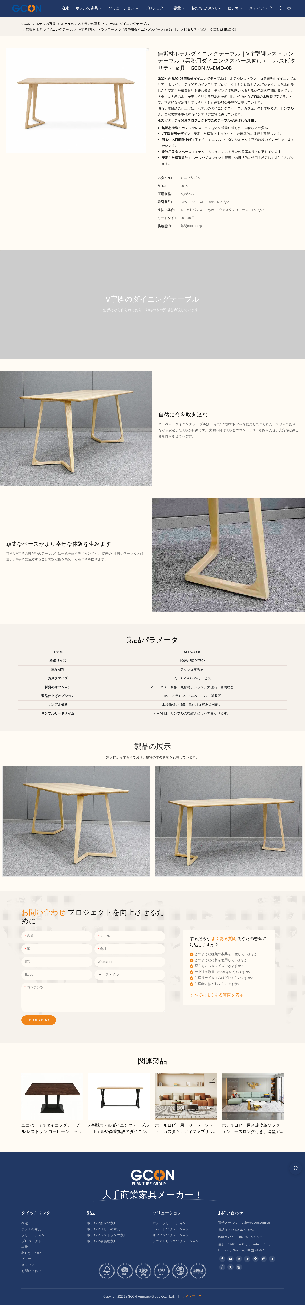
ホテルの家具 (46, 24)
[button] (271, 8)
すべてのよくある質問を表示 (217, 995)
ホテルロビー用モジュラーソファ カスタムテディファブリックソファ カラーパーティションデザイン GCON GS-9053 (184, 1129)
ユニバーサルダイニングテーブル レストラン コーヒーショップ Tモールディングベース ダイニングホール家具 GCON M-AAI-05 (52, 1129)
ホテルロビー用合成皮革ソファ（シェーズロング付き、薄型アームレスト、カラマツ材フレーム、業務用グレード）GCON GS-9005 (252, 1129)
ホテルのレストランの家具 (81, 24)
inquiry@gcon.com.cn (254, 1222)
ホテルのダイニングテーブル (127, 24)
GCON (25, 24)
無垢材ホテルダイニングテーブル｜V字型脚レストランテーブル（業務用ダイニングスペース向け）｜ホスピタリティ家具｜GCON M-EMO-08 (131, 30)
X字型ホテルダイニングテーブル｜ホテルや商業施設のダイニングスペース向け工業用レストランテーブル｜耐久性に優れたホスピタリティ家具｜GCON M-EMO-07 (118, 1129)
